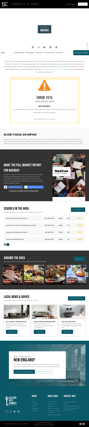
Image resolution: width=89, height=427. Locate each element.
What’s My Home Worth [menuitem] (54, 415)
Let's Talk (83, 4)
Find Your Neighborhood (24, 371)
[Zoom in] (87, 44)
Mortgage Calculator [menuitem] (53, 410)
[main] (44, 174)
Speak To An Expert (44, 371)
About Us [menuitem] (34, 402)
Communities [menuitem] (35, 4)
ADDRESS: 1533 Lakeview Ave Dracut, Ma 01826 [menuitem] (72, 409)
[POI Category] (33, 47)
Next (86, 274)
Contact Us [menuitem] (35, 410)
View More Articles (76, 298)
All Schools (77, 209)
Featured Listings (19, 52)
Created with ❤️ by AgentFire (44, 423)
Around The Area (49, 52)
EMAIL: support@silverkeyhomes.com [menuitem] (72, 405)
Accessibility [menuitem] (8, 423)
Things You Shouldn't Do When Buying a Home (44, 321)
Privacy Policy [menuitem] (17, 423)
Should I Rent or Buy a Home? (69, 321)
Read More (11, 331)
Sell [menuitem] (28, 4)
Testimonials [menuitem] (35, 408)
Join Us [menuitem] (34, 406)
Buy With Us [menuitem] (51, 406)
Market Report (30, 52)
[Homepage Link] (4, 4)
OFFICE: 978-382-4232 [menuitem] (70, 402)
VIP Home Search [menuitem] (16, 4)
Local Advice (59, 52)
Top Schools (39, 52)
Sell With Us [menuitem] (51, 412)
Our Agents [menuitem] (35, 404)
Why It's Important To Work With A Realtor (16, 321)
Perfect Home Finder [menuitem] (54, 408)
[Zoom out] (87, 46)
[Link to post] (16, 312)
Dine (79, 259)
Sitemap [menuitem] (25, 423)
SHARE (20, 266)
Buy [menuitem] (24, 4)
